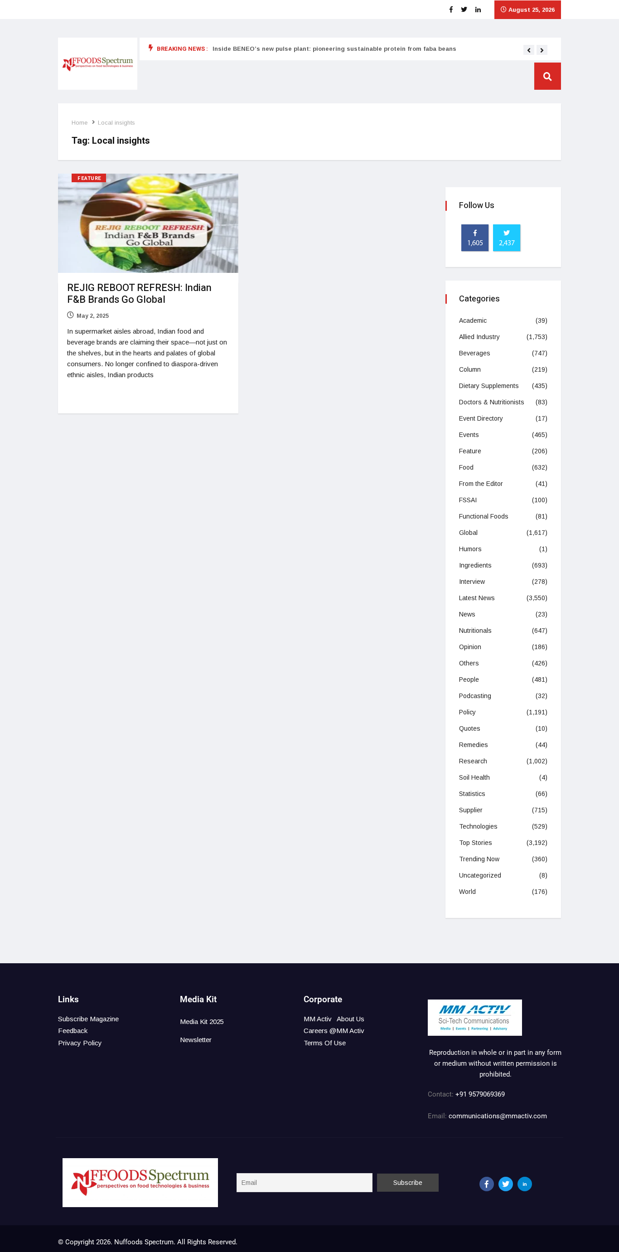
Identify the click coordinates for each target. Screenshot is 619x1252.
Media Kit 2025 (202, 1021)
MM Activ (318, 1019)
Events (469, 434)
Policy (467, 712)
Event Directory (481, 418)
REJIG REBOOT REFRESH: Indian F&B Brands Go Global (139, 294)
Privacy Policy (80, 1043)
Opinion (470, 646)
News (467, 614)
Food (466, 467)
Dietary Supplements (489, 385)
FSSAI (468, 500)
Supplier (471, 810)
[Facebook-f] (486, 1184)
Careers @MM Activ (334, 1030)
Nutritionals (475, 630)
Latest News (477, 598)
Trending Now (479, 859)
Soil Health (474, 777)
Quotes (469, 728)
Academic (473, 320)
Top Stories (475, 842)
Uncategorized (480, 875)
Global (468, 532)
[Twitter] (505, 1184)
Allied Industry (479, 336)
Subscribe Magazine (88, 1019)
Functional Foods (483, 516)
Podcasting (475, 695)
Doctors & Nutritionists (491, 402)
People (469, 679)
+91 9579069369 (480, 1094)
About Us (350, 1019)
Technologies (478, 826)
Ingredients (475, 565)
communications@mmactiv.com (497, 1116)
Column (470, 369)
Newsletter (196, 1039)
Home (79, 122)
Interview (472, 581)
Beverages (474, 353)
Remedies (473, 744)
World (467, 891)
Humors (470, 549)
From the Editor (481, 483)
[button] (528, 50)
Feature (89, 178)
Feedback (72, 1030)
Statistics (472, 793)
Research (473, 761)
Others (469, 663)
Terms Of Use (325, 1043)
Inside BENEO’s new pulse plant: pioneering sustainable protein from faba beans (334, 48)
